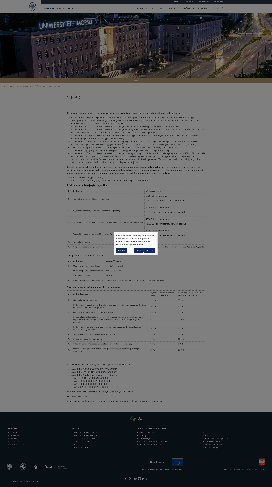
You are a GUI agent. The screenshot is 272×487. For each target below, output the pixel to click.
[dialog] (136, 243)
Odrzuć (138, 250)
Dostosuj (121, 250)
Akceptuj (149, 250)
